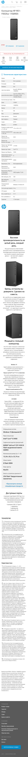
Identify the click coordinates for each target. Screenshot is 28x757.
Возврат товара (5, 706)
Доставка (3, 739)
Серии (2, 714)
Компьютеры (19, 6)
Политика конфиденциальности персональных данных (9, 729)
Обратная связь (5, 733)
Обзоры (3, 712)
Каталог (7, 6)
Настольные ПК (13, 6)
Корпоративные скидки (11, 747)
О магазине (4, 723)
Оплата (3, 742)
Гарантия (3, 709)
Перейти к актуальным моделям (12, 67)
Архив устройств (5, 717)
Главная (3, 6)
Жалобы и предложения (7, 726)
